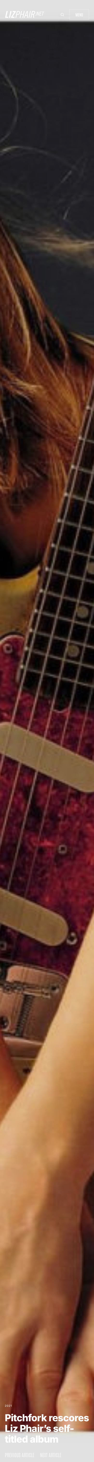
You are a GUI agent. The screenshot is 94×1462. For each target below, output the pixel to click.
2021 (8, 1405)
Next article (50, 1454)
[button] (62, 14)
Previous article (19, 1454)
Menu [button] (79, 14)
